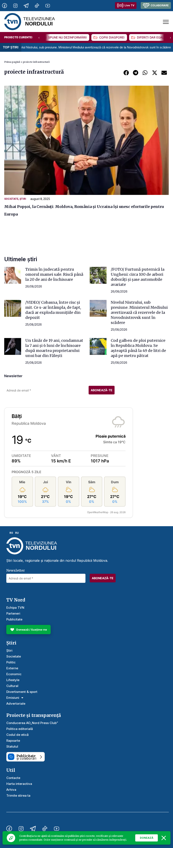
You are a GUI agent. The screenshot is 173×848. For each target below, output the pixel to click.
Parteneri (13, 613)
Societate (11, 198)
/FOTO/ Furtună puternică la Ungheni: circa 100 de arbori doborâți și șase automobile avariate (137, 277)
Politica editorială (19, 729)
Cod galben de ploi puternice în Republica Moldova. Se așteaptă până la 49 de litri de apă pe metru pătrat (138, 348)
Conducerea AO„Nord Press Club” (32, 723)
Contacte (13, 778)
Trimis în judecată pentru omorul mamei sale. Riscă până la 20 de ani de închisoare (54, 274)
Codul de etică (17, 735)
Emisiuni (12, 698)
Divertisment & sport (21, 692)
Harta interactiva (19, 784)
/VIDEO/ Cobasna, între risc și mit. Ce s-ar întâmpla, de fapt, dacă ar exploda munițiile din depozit (53, 310)
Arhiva (11, 790)
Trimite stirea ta (18, 795)
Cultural (12, 686)
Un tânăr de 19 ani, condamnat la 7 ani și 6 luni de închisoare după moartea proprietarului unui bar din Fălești (54, 348)
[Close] (164, 838)
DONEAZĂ (146, 837)
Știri (23, 198)
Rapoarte (13, 741)
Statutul (12, 746)
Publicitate (14, 619)
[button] (126, 72)
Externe (12, 668)
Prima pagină (12, 61)
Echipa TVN (15, 608)
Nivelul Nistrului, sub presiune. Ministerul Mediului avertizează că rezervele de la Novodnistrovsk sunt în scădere (139, 312)
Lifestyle (12, 680)
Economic (14, 674)
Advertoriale (15, 704)
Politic (11, 662)
